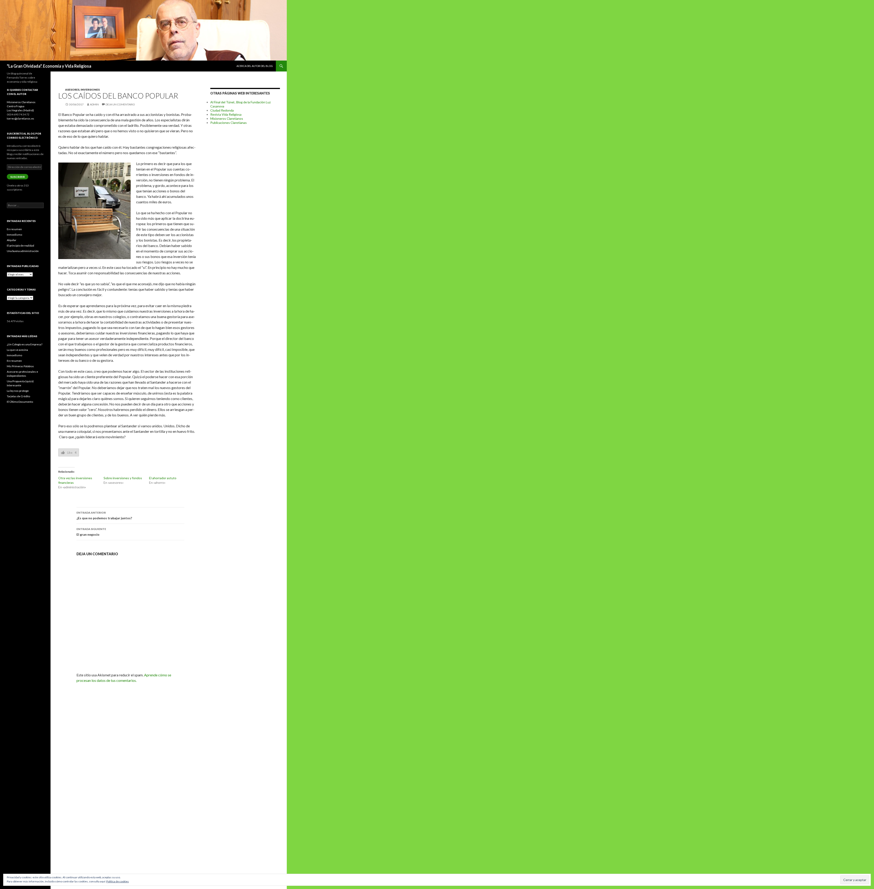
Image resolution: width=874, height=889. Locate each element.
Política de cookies (117, 881)
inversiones (90, 89)
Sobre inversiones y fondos (123, 478)
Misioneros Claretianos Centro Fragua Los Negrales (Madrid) (21, 106)
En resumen (14, 229)
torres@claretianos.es (20, 118)
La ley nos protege (18, 390)
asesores (72, 89)
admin (94, 104)
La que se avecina (17, 350)
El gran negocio (91, 531)
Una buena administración (23, 251)
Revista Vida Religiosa (225, 114)
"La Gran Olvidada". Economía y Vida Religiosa (49, 66)
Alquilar (11, 240)
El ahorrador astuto (162, 478)
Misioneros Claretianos (226, 118)
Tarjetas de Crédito (18, 396)
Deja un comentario (120, 104)
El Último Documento (20, 401)
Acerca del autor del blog (254, 65)
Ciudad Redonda (222, 110)
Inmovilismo (14, 234)
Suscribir (17, 176)
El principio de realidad (20, 245)
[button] (94, 211)
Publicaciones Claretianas (228, 123)
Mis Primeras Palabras (20, 366)
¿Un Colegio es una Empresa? (24, 344)
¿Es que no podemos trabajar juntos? (104, 515)
